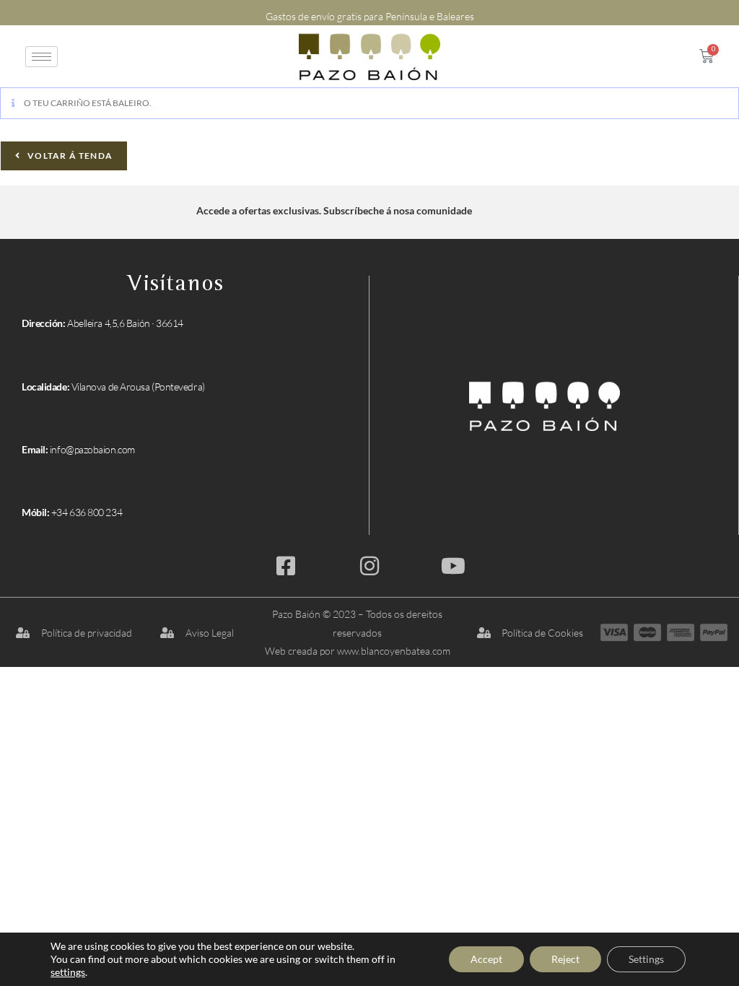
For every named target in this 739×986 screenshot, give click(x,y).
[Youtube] (453, 566)
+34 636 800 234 (86, 512)
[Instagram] (369, 566)
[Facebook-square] (286, 566)
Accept (486, 959)
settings (68, 972)
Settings (646, 959)
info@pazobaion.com (92, 449)
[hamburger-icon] (41, 56)
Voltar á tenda (69, 155)
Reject (565, 959)
